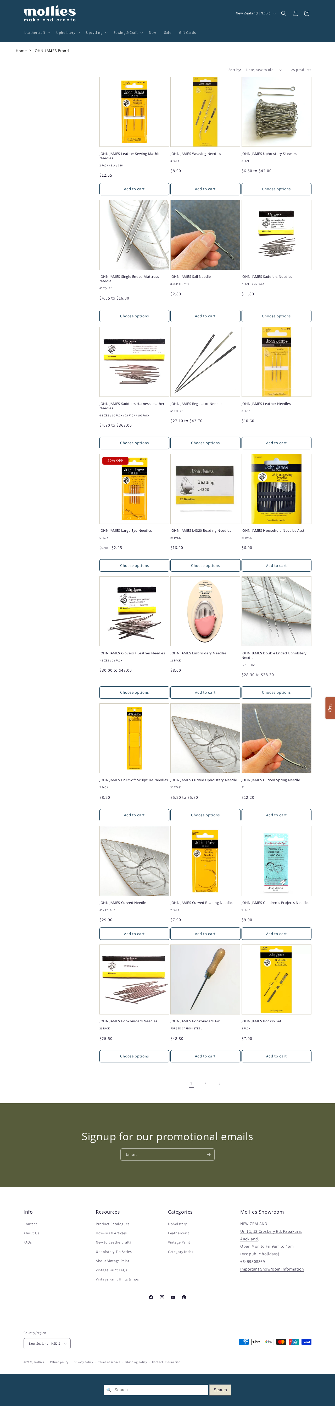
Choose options (276, 188)
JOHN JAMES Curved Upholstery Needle (203, 780)
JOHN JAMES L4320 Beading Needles (200, 530)
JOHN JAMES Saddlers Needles (267, 276)
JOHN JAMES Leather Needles (266, 403)
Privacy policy (83, 1362)
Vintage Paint (179, 1242)
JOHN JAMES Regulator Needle (195, 403)
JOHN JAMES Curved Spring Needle (271, 780)
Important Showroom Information (272, 1269)
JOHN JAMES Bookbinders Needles (128, 1021)
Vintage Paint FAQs (111, 1270)
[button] (36, 32)
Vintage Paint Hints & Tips (117, 1279)
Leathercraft (178, 1233)
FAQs (28, 1242)
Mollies (39, 1362)
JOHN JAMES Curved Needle (122, 902)
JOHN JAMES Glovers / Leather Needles (132, 653)
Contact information (166, 1362)
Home (21, 50)
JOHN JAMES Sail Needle (190, 276)
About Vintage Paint (112, 1260)
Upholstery (177, 1224)
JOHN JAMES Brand (50, 50)
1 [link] (191, 1083)
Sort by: (234, 69)
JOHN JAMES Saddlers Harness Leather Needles (132, 405)
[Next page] (219, 1084)
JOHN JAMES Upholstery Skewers (269, 153)
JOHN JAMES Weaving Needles (195, 153)
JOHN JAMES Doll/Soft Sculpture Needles (133, 780)
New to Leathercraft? (113, 1242)
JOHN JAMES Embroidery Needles (198, 653)
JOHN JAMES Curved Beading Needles (201, 902)
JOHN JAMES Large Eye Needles (125, 530)
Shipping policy (136, 1362)
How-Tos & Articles (111, 1233)
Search (220, 1390)
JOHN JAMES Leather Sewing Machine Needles (131, 155)
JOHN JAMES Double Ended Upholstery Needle (274, 655)
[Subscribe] (208, 1154)
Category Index (180, 1251)
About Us (31, 1233)
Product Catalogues (113, 1224)
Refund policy (59, 1362)
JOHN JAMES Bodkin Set (262, 1021)
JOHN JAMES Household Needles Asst (273, 530)
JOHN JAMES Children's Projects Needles (276, 902)
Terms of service (109, 1362)
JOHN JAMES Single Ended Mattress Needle (129, 278)
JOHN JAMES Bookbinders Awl (195, 1021)
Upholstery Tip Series (114, 1251)
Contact (30, 1224)
